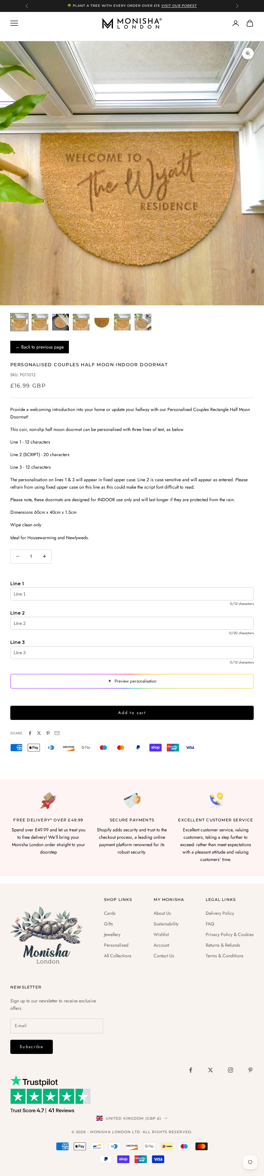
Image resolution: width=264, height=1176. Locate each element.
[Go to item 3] (61, 322)
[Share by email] (57, 733)
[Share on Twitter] (39, 733)
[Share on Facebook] (30, 733)
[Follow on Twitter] (210, 1070)
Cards (110, 913)
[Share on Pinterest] (48, 733)
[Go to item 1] (19, 322)
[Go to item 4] (81, 322)
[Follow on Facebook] (190, 1070)
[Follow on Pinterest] (250, 1070)
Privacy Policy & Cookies (230, 934)
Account (161, 945)
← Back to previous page (39, 347)
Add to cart (132, 713)
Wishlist (161, 934)
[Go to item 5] (102, 322)
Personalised (116, 945)
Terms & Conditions (224, 955)
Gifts (108, 924)
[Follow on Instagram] (230, 1070)
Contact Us (164, 955)
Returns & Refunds (223, 945)
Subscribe (31, 1047)
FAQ (210, 924)
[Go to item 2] (40, 322)
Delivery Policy (220, 913)
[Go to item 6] (122, 322)
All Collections (117, 955)
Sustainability (166, 924)
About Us (162, 913)
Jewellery (112, 934)
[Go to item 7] (143, 322)
